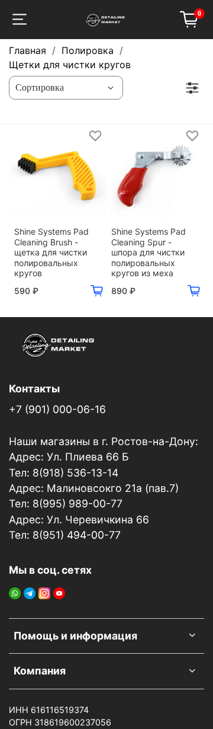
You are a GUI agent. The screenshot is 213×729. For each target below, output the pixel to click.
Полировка (88, 50)
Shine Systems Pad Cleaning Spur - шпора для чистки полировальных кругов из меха (148, 252)
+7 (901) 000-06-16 (57, 409)
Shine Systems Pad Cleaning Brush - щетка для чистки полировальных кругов (51, 252)
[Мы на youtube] (59, 592)
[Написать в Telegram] (30, 592)
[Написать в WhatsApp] (15, 592)
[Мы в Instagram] (44, 592)
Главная (27, 50)
